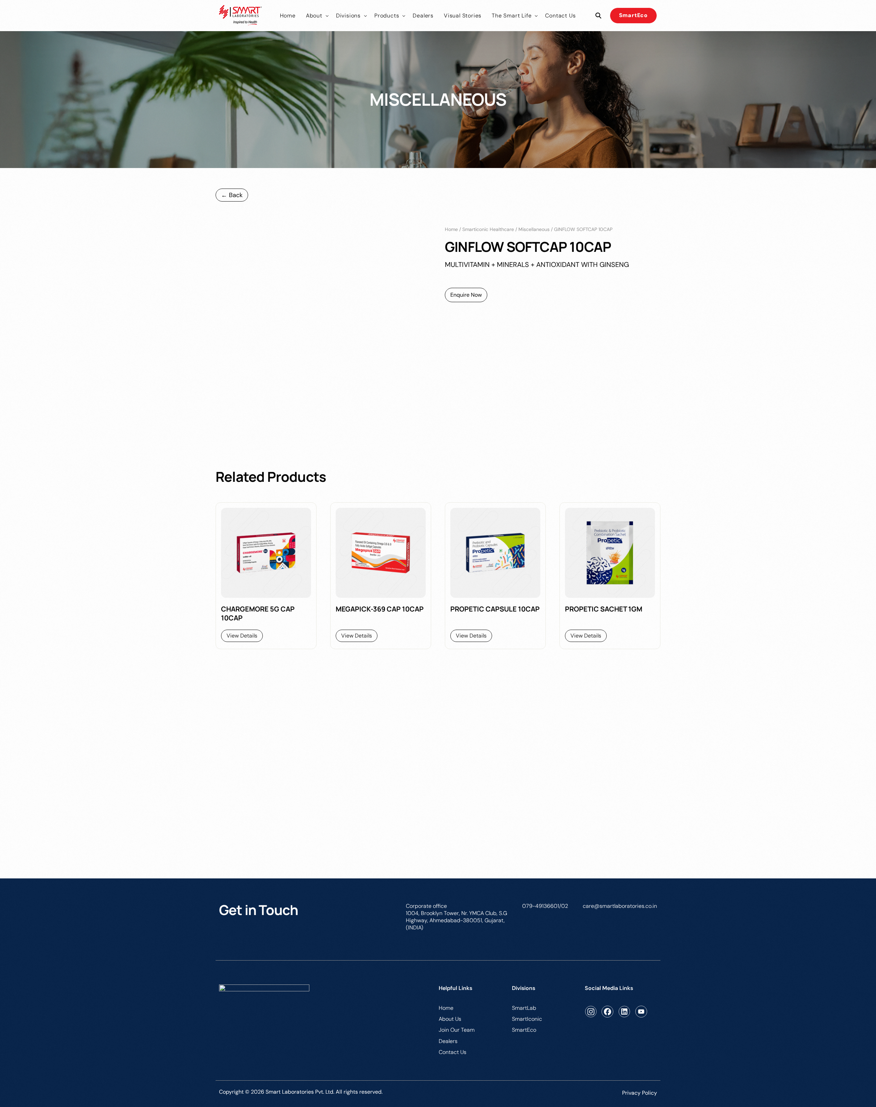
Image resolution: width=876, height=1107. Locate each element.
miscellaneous (534, 229)
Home (451, 229)
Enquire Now (466, 294)
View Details (242, 635)
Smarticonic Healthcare (488, 229)
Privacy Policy (639, 1092)
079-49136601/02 (545, 906)
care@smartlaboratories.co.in (620, 906)
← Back (232, 195)
